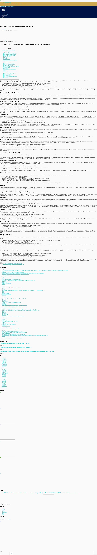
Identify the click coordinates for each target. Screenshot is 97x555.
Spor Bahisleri (5, 58)
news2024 (4, 312)
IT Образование (5, 301)
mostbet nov (4, 308)
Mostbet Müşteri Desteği (7, 75)
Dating (3, 291)
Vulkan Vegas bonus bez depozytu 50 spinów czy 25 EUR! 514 (12, 331)
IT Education (4, 299)
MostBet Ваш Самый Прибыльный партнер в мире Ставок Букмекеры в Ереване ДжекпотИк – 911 (19, 309)
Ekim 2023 (4, 361)
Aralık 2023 (4, 359)
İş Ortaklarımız (4, 512)
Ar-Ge (3, 510)
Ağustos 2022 (4, 372)
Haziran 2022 (4, 374)
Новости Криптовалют (6, 333)
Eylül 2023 (4, 362)
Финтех (3, 336)
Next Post (1, 264)
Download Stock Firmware (6, 294)
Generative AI (4, 297)
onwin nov (4, 317)
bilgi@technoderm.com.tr (7, 2)
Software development (6, 326)
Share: (1, 262)
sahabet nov (4, 323)
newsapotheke (4, 313)
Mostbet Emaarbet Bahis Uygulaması (9, 63)
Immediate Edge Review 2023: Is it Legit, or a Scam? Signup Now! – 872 (14, 298)
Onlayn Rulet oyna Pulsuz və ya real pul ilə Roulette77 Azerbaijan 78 (13, 316)
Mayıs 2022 (4, 375)
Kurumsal (3, 509)
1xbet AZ (9, 492)
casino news (4, 286)
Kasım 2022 (4, 369)
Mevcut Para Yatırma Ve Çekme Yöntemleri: (10, 76)
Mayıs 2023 (4, 366)
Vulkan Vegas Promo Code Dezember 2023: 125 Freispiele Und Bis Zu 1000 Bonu (14, 343)
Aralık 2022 (4, 368)
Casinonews (4, 288)
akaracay (4, 39)
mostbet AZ (57, 492)
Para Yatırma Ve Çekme (6, 52)
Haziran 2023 (4, 365)
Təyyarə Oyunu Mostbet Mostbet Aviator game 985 (10, 328)
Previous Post (2, 263)
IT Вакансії (4, 300)
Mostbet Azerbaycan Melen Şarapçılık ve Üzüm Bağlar (13, 263)
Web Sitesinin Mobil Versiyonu (8, 65)
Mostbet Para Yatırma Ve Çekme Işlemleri (9, 73)
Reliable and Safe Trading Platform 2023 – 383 (9, 321)
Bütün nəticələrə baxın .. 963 (7, 285)
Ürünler (3, 511)
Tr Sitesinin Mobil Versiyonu (7, 62)
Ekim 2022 (4, 370)
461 (3, 277)
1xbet (5, 492)
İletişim (3, 514)
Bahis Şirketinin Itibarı (6, 61)
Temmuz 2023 (4, 364)
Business (3, 284)
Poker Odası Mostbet (6, 67)
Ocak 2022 (4, 376)
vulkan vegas (67, 492)
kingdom (37, 492)
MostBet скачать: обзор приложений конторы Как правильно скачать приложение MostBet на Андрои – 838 (20, 310)
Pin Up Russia (4, 320)
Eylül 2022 (4, 371)
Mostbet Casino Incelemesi (7, 74)
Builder (20, 492)
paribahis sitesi (4, 318)
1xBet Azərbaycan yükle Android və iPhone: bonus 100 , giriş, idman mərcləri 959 (15, 274)
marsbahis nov (4, 304)
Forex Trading (4, 296)
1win (3, 271)
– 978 (3, 269)
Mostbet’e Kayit (5, 68)
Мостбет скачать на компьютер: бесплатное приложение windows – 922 (14, 332)
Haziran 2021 (4, 381)
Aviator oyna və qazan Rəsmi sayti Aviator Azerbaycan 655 (11, 279)
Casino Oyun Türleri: (6, 59)
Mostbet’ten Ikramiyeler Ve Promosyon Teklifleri (10, 66)
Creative (3, 289)
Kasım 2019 (4, 386)
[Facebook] (2, 262)
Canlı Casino (5, 57)
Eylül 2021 (4, 379)
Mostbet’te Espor (5, 77)
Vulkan (3, 330)
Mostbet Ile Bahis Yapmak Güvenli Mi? (9, 55)
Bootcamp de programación (6, 283)
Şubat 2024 (4, 357)
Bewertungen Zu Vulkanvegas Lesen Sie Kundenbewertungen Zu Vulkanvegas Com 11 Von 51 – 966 (18, 280)
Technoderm (11, 519)
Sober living (4, 325)
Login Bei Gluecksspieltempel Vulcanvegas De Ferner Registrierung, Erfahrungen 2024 (16, 347)
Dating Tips (4, 292)
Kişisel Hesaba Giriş (6, 51)
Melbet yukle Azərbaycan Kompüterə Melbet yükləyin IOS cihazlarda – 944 (14, 305)
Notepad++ (4, 315)
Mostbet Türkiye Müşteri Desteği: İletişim (9, 54)
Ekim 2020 (4, 385)
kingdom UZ (43, 492)
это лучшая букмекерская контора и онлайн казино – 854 (12, 338)
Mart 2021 (4, 383)
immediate (25, 492)
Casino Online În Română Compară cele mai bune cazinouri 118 (12, 287)
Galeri (3, 513)
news (3, 311)
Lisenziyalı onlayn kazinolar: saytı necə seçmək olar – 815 (11, 302)
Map (48, 492)
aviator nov (4, 278)
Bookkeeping (4, 282)
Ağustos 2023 (4, 363)
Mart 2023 (4, 367)
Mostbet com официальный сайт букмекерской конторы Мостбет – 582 (14, 307)
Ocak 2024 (4, 358)
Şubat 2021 (4, 384)
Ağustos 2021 (4, 380)
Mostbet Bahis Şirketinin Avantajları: (9, 64)
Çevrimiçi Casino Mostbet (7, 56)
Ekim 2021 (4, 378)
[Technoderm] (2, 6)
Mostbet (3, 29)
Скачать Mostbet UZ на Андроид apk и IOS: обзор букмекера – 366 (13, 334)
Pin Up (3, 319)
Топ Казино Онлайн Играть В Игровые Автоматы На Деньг (13, 264)
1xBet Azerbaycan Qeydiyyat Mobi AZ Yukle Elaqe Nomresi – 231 (13, 272)
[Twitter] (3, 262)
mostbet (24, 96)
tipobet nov (4, 329)
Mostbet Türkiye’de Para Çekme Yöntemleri (10, 72)
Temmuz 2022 (5, 373)
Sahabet (3, 322)
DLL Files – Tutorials (5, 293)
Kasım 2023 (4, 360)
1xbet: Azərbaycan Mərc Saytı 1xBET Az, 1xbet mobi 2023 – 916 (13, 276)
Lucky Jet (4, 303)
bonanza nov (4, 281)
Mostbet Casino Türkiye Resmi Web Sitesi (9, 53)
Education (4, 295)
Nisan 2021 (4, 382)
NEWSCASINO (5, 314)
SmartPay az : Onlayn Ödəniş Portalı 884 (9, 324)
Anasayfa (3, 508)
